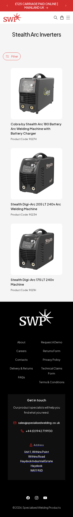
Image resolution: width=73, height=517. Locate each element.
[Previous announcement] (7, 5)
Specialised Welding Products (42, 507)
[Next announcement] (66, 5)
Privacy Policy (52, 359)
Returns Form (51, 351)
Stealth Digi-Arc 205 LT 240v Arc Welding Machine (36, 206)
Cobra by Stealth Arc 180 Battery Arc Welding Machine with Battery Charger (36, 128)
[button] (53, 17)
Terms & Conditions (51, 382)
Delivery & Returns (21, 368)
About (21, 342)
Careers (21, 351)
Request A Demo (51, 342)
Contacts (21, 359)
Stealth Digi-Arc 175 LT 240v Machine (32, 282)
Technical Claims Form (51, 371)
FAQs (21, 377)
